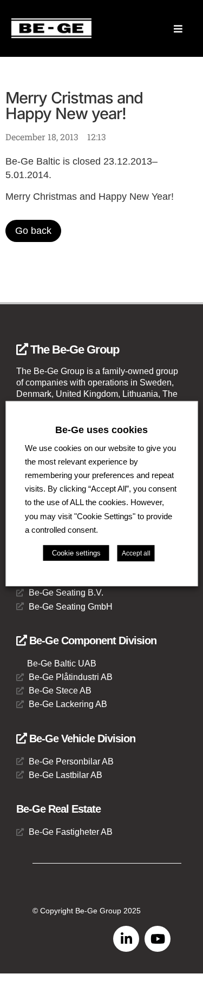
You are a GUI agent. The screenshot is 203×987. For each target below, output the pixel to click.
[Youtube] (158, 939)
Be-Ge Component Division (91, 640)
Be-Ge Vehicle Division (81, 738)
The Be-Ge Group (73, 349)
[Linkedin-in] (126, 939)
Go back (33, 230)
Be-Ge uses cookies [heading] (101, 429)
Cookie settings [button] (76, 553)
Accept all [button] (136, 553)
